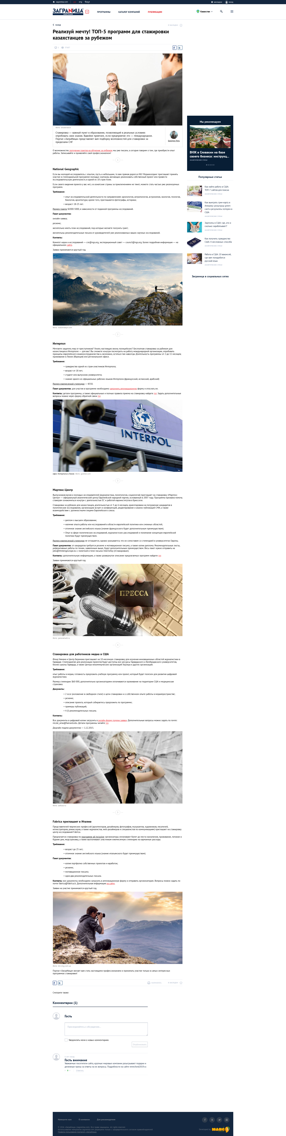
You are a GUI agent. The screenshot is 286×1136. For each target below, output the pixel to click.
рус (74, 2)
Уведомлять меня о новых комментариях (89, 1040)
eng (80, 2)
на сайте (111, 883)
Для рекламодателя (106, 1119)
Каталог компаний (129, 12)
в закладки (173, 25)
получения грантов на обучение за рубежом (90, 150)
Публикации (155, 12)
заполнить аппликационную (123, 388)
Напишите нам (65, 1119)
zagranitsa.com (62, 2)
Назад (58, 25)
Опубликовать (140, 1044)
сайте (69, 245)
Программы (103, 12)
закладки (218, 2)
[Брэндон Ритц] (174, 134)
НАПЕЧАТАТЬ (156, 983)
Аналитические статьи (198, 160)
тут (155, 393)
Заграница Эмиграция (68, 11)
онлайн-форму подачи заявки (112, 720)
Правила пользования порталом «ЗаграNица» (77, 1132)
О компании (84, 1119)
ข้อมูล (87, 2)
